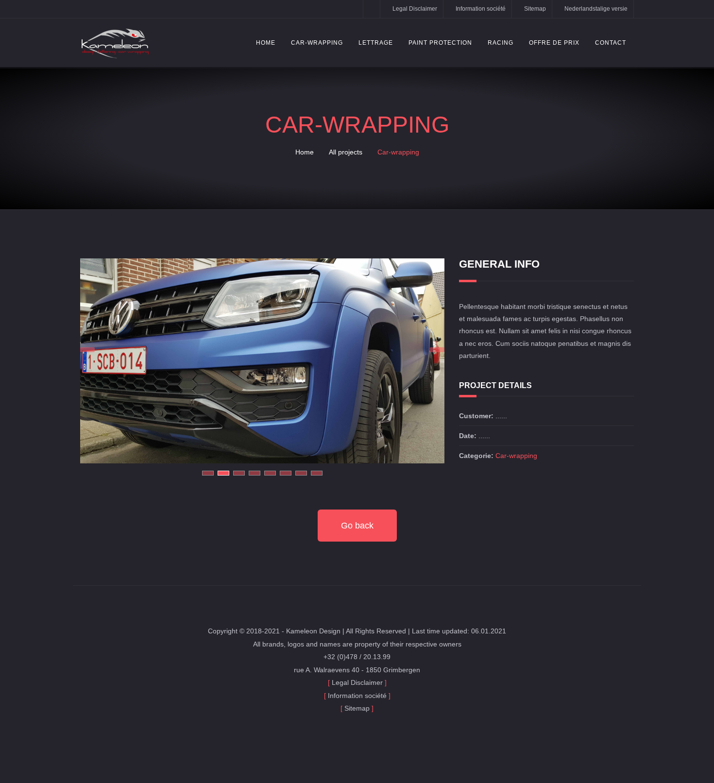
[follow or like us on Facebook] (371, 9)
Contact (610, 42)
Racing (500, 42)
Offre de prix (554, 42)
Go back (357, 525)
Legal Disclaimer (414, 8)
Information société (481, 8)
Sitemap (535, 8)
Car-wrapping (317, 42)
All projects (345, 152)
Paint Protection (440, 42)
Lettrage (375, 42)
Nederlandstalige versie (596, 8)
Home (265, 42)
